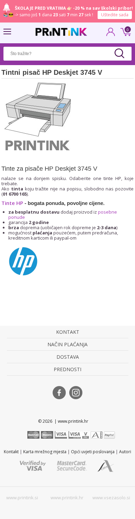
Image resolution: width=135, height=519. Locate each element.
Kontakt (11, 452)
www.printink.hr (67, 497)
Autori (125, 452)
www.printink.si (22, 497)
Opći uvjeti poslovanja (93, 452)
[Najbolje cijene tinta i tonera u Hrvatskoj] (61, 32)
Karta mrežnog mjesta (44, 452)
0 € (125, 31)
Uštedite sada (114, 15)
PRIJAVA (111, 34)
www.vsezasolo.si (111, 497)
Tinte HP (12, 202)
